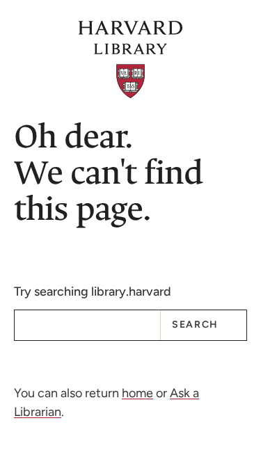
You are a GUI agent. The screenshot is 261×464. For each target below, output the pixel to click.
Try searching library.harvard (92, 291)
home (137, 393)
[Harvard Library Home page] (131, 59)
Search (195, 324)
